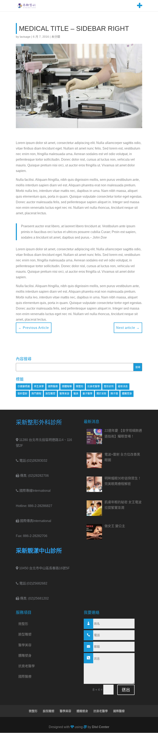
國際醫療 (53, 386)
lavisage (25, 36)
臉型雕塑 (50, 393)
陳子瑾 (114, 393)
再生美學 (39, 386)
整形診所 (109, 386)
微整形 (79, 386)
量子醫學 (87, 393)
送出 (126, 690)
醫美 (75, 393)
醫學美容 (64, 393)
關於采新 (101, 393)
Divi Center (100, 727)
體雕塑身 (127, 393)
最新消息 (123, 386)
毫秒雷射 (22, 393)
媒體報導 (67, 386)
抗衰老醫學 (93, 386)
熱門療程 (36, 393)
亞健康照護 (23, 386)
